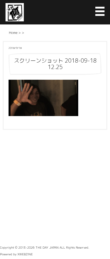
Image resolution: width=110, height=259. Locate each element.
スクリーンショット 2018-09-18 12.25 (55, 64)
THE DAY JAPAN (47, 247)
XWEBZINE (25, 254)
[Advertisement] (55, 188)
